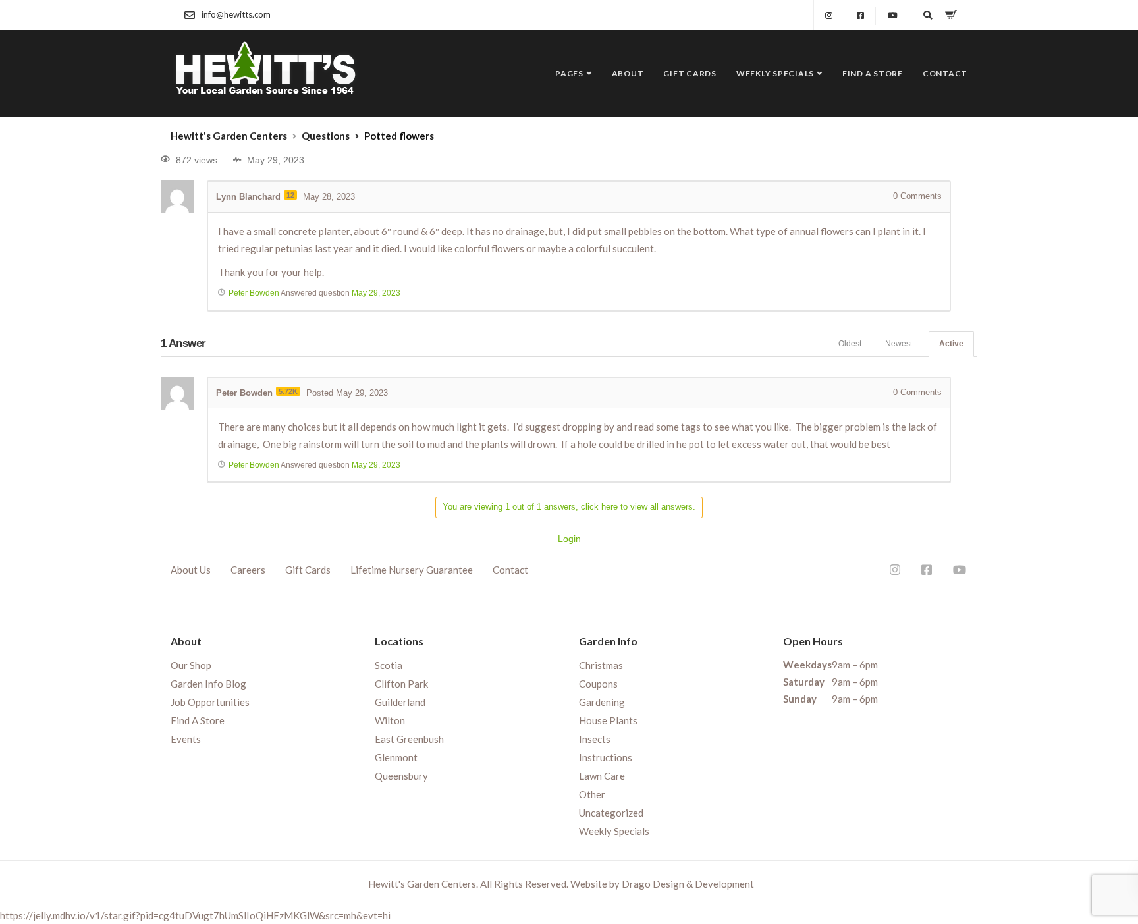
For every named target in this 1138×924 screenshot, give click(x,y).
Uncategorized (611, 813)
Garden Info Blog (208, 684)
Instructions (605, 757)
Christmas (601, 665)
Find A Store (872, 73)
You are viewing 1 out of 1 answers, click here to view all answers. (569, 507)
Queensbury (401, 776)
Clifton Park (401, 684)
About (628, 73)
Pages (569, 73)
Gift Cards (690, 73)
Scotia (388, 665)
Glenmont (396, 757)
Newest (898, 343)
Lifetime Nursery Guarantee (411, 570)
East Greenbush (409, 739)
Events (186, 739)
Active (951, 343)
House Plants (608, 720)
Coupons (598, 684)
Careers (247, 570)
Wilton (390, 720)
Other (592, 794)
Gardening (602, 702)
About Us (191, 570)
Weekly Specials (775, 73)
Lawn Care (602, 776)
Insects (594, 739)
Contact (945, 73)
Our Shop (191, 665)
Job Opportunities (210, 702)
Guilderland (400, 702)
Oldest (849, 343)
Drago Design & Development (688, 884)
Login (569, 538)
